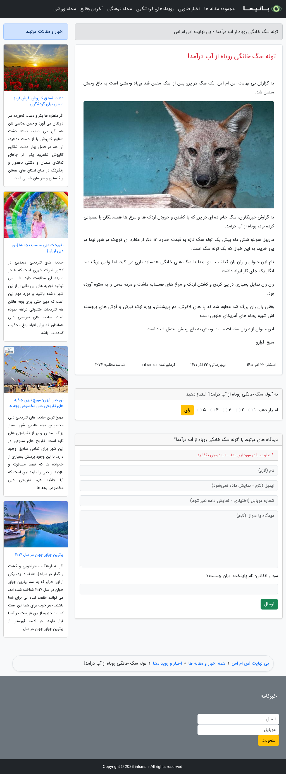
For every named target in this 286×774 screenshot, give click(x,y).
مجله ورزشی (64, 8)
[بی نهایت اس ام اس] (262, 9)
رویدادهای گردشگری (155, 8)
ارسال (269, 604)
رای (187, 409)
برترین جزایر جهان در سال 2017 (39, 555)
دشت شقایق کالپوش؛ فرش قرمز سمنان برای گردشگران (38, 101)
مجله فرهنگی (119, 8)
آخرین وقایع (91, 8)
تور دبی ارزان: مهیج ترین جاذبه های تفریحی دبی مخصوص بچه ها (36, 403)
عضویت (268, 740)
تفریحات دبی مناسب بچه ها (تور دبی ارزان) (37, 248)
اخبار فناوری (189, 8)
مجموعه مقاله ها (219, 8)
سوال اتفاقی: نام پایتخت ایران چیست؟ (242, 576)
